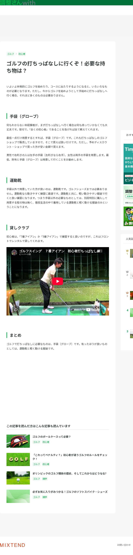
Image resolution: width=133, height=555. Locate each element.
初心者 (21, 53)
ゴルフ (10, 53)
